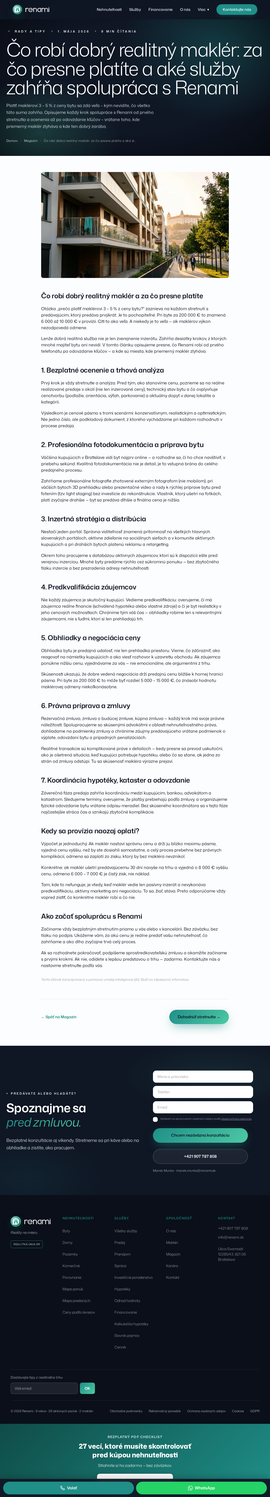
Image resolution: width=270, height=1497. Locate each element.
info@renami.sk (231, 1237)
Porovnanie (71, 1277)
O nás (185, 9)
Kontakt (172, 1277)
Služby (135, 9)
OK (87, 1388)
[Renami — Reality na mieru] (31, 9)
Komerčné (71, 1265)
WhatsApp (205, 1488)
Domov (12, 140)
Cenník (120, 1347)
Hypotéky (122, 1288)
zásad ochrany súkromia (236, 1119)
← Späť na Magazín (58, 1017)
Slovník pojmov (126, 1335)
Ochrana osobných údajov (206, 1411)
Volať (72, 1488)
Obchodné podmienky (126, 1411)
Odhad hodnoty (127, 1300)
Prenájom (122, 1254)
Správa (120, 1265)
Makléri (172, 1242)
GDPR (254, 1411)
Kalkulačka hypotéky (131, 1323)
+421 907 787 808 (200, 1156)
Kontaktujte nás (237, 9)
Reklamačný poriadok (165, 1411)
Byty (66, 1230)
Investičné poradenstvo (133, 1277)
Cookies (238, 1411)
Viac (203, 9)
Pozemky (70, 1254)
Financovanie (160, 9)
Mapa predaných (76, 1300)
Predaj (119, 1242)
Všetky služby (125, 1230)
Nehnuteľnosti (109, 9)
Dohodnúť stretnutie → (199, 1017)
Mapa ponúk (72, 1288)
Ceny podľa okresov (78, 1312)
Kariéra (172, 1265)
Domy (67, 1242)
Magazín (30, 140)
